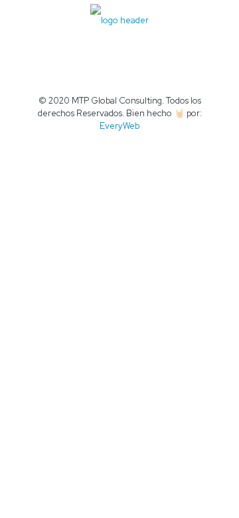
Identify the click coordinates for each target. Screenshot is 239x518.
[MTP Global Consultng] (119, 20)
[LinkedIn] (128, 144)
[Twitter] (111, 144)
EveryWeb (119, 125)
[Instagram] (146, 144)
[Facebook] (93, 144)
